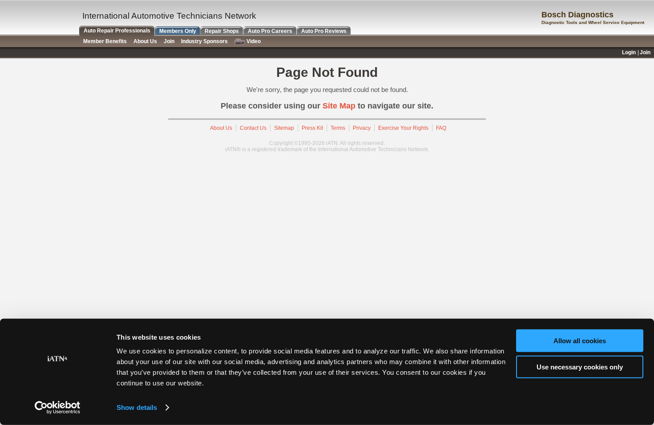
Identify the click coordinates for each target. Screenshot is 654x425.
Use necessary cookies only (580, 366)
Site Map (339, 105)
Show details (137, 407)
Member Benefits (105, 41)
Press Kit (312, 128)
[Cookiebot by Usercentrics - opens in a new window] (58, 407)
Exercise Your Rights (403, 128)
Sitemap (284, 128)
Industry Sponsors (204, 41)
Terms (338, 128)
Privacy (362, 128)
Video (253, 41)
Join (169, 41)
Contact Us (253, 128)
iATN (39, 18)
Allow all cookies (579, 341)
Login (629, 52)
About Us (221, 128)
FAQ (441, 128)
